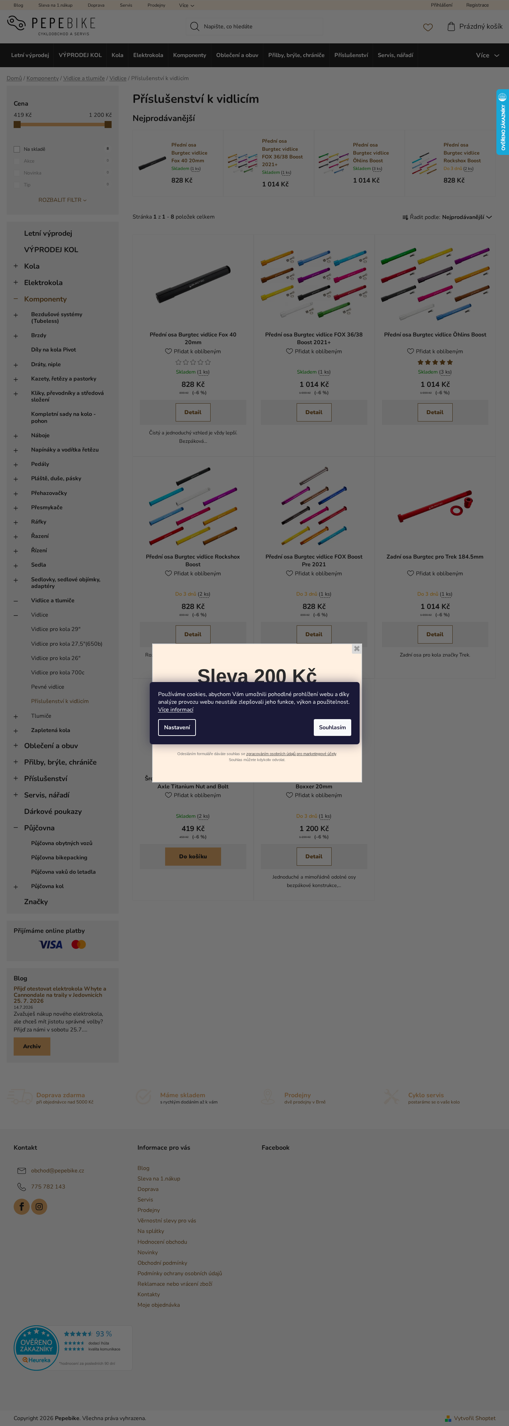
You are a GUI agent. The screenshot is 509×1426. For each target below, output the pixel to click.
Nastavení (177, 727)
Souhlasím (332, 727)
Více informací (175, 710)
